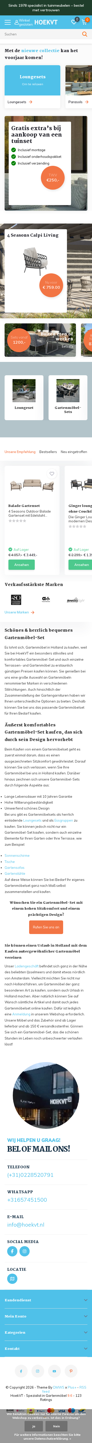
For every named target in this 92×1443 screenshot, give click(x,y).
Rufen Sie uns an (46, 927)
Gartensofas (15, 867)
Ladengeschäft (27, 966)
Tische (10, 862)
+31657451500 (27, 1199)
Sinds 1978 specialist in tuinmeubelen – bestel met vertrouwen (46, 7)
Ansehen (21, 565)
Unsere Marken (17, 612)
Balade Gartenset (24, 506)
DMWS (58, 1387)
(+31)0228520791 (30, 1174)
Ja (33, 1426)
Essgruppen (63, 820)
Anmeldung (21, 1014)
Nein (56, 1426)
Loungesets (32, 820)
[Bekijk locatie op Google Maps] (12, 1279)
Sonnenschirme (17, 855)
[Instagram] (24, 1251)
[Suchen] (84, 34)
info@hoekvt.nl (25, 1224)
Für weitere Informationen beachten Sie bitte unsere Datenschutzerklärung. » (47, 1436)
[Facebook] (12, 1251)
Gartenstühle (15, 873)
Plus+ (72, 1387)
